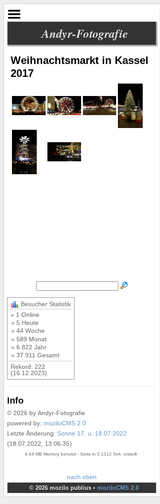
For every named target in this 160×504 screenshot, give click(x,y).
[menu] (14, 12)
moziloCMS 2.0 (64, 423)
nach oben (82, 476)
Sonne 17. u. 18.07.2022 (92, 433)
